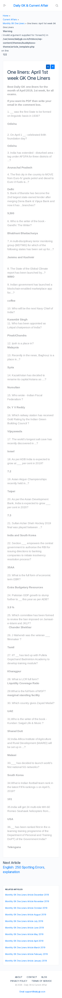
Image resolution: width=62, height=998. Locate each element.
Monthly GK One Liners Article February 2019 (26, 954)
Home (5, 16)
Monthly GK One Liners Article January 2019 (26, 961)
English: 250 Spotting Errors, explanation (24, 869)
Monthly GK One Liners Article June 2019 (24, 928)
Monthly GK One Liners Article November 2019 (27, 901)
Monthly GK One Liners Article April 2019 (24, 941)
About (18, 977)
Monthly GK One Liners (14, 23)
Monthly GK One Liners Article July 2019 (24, 921)
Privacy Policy (18, 981)
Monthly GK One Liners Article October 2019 (26, 908)
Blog (44, 977)
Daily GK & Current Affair (31, 5)
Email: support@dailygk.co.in (32, 992)
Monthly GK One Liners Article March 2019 (25, 947)
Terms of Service (42, 981)
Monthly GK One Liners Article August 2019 (25, 914)
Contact (32, 977)
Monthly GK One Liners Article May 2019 (24, 934)
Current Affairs (10, 19)
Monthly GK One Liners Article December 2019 (27, 895)
